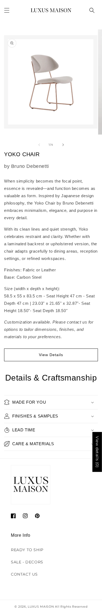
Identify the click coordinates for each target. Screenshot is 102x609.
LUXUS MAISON (41, 606)
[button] (7, 10)
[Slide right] (63, 145)
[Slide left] (39, 145)
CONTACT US (24, 574)
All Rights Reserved (71, 606)
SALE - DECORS (27, 562)
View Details (51, 355)
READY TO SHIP (27, 549)
